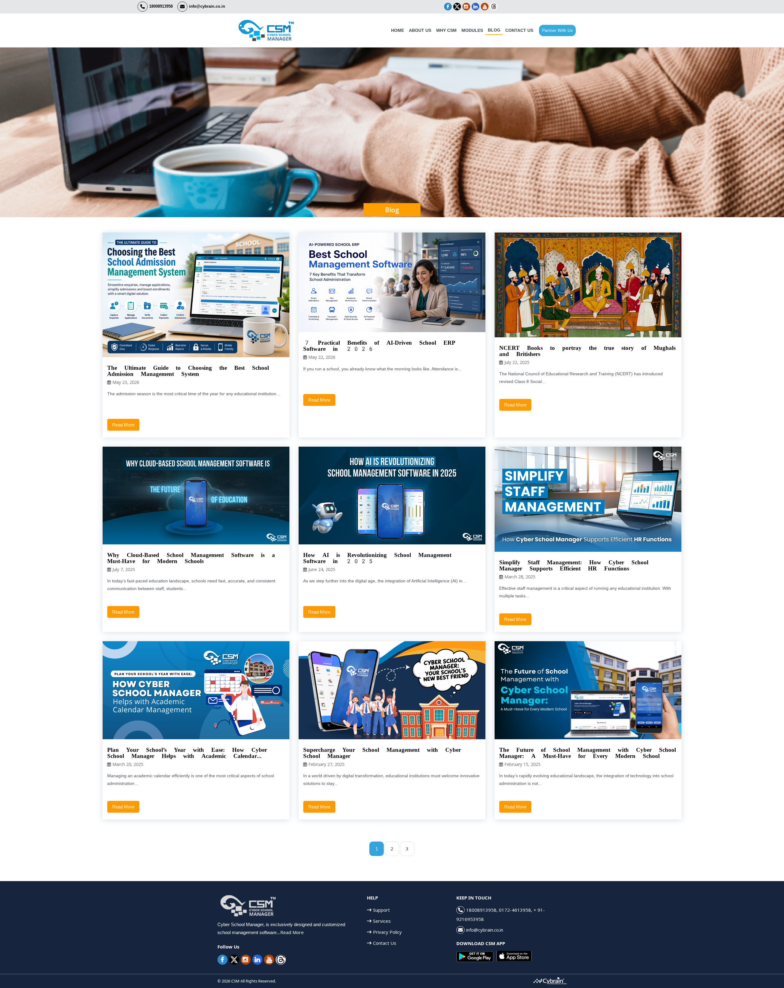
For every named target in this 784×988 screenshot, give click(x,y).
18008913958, (482, 910)
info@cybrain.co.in (207, 6)
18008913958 (161, 6)
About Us (420, 30)
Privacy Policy (387, 932)
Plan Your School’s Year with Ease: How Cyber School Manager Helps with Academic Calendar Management (187, 753)
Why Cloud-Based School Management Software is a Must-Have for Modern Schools (191, 558)
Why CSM (446, 30)
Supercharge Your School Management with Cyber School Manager (382, 753)
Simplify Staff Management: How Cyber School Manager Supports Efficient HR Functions (573, 565)
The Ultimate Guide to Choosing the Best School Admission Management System (188, 371)
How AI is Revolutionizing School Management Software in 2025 (377, 558)
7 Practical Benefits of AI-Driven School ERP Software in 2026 (379, 346)
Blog (494, 30)
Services (382, 921)
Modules (472, 30)
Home (397, 30)
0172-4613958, (515, 910)
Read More (123, 424)
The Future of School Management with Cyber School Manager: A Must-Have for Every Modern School (587, 753)
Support (381, 910)
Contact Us (519, 30)
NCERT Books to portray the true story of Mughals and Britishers (587, 351)
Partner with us (557, 30)
